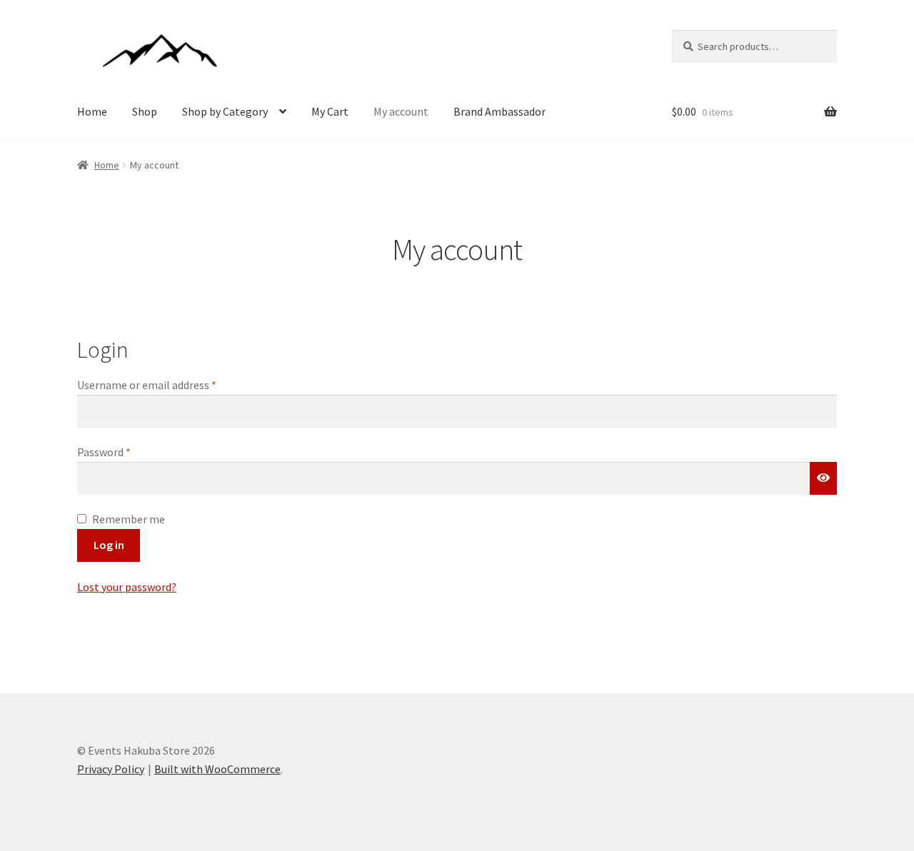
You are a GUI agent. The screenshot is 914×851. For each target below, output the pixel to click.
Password (125, 451)
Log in (109, 545)
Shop (144, 111)
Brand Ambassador (499, 111)
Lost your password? (126, 587)
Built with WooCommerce (217, 769)
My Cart (329, 111)
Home (92, 111)
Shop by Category (225, 111)
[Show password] (823, 478)
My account (400, 111)
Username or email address (167, 384)
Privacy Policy (110, 769)
